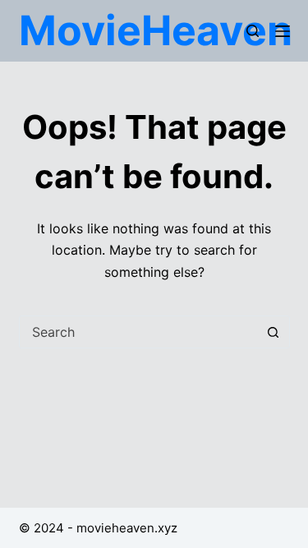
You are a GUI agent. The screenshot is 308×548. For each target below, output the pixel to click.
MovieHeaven (155, 30)
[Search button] (273, 332)
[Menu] (282, 31)
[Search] (252, 31)
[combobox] (139, 331)
